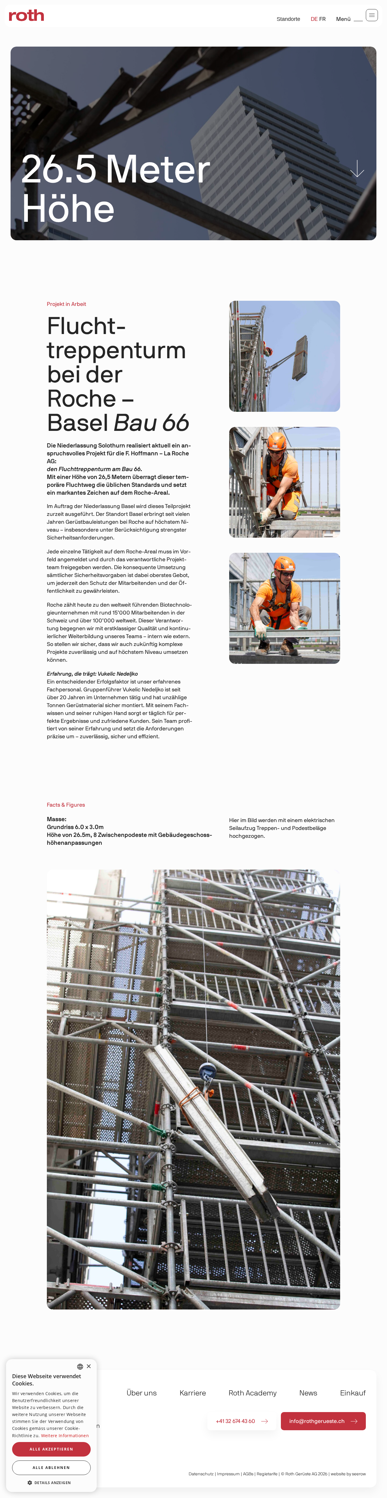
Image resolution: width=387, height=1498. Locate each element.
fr (322, 19)
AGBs (248, 1474)
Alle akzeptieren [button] (51, 1449)
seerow (359, 1474)
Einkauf (353, 1393)
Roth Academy (253, 1393)
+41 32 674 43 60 (235, 1421)
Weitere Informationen (65, 1435)
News (308, 1393)
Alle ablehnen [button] (51, 1467)
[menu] (372, 15)
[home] (26, 15)
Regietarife (267, 1474)
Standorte (288, 19)
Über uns (142, 1393)
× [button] (88, 1366)
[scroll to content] (357, 170)
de (314, 19)
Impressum (228, 1474)
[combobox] (80, 1367)
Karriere (193, 1393)
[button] (51, 1482)
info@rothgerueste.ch (317, 1421)
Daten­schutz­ (201, 1474)
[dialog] (51, 1425)
